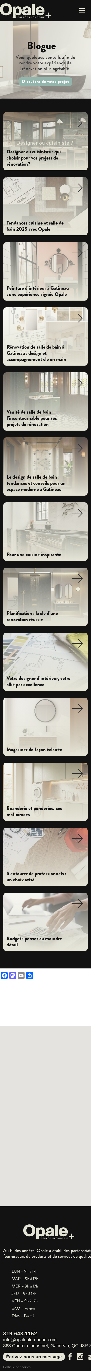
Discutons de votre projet (45, 81)
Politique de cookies (17, 1367)
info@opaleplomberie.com (30, 1339)
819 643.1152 (20, 1333)
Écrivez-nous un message (34, 1356)
